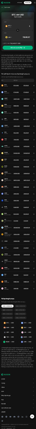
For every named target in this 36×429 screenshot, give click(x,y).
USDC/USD (17, 126)
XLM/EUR (26, 207)
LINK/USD (16, 193)
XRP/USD (16, 119)
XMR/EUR (26, 187)
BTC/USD (16, 85)
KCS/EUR (26, 112)
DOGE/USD (17, 153)
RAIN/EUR (26, 166)
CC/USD (16, 220)
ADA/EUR (26, 200)
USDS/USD (17, 173)
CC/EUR (26, 220)
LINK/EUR (26, 193)
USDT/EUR (26, 99)
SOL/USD (16, 132)
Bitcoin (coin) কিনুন (16, 47)
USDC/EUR (27, 126)
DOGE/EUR (27, 153)
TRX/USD (16, 139)
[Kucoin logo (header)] (5, 3)
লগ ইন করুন (19, 2)
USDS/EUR (27, 173)
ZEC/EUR (26, 160)
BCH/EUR (26, 214)
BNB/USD (16, 105)
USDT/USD (17, 99)
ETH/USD (16, 92)
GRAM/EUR (27, 227)
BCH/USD (16, 214)
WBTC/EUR (27, 180)
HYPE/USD (16, 146)
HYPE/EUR (26, 146)
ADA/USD (16, 200)
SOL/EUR (26, 132)
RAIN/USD (16, 166)
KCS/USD (16, 112)
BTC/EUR (26, 85)
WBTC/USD (17, 180)
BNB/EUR (26, 105)
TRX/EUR (26, 139)
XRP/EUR (26, 119)
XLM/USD (16, 207)
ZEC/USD (16, 160)
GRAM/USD (17, 227)
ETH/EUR (26, 92)
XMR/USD (16, 187)
